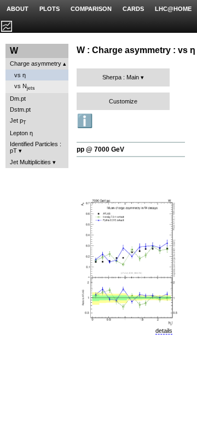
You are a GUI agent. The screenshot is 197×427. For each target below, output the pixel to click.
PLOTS (49, 8)
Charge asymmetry (35, 63)
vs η (20, 75)
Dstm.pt (20, 109)
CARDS (133, 8)
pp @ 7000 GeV (100, 149)
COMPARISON (91, 8)
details (163, 330)
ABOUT (17, 8)
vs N (24, 87)
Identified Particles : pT (35, 147)
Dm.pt (18, 98)
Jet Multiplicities (30, 162)
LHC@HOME (173, 8)
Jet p (18, 121)
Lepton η (21, 133)
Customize (123, 101)
